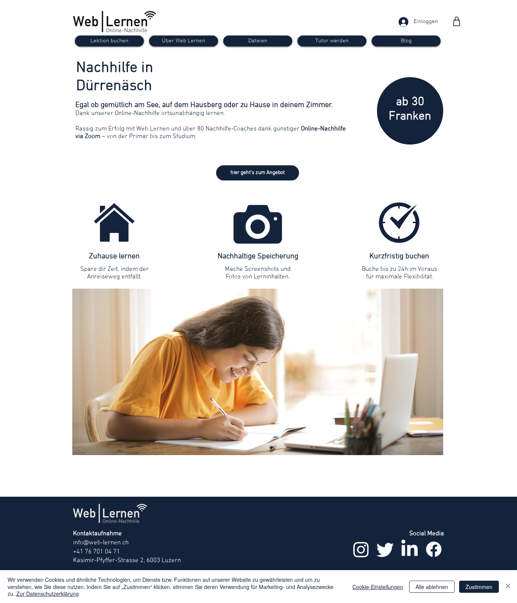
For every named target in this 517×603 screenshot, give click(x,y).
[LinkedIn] (409, 549)
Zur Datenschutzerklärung (47, 593)
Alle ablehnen (432, 587)
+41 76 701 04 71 (96, 552)
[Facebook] (434, 549)
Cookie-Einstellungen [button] (377, 587)
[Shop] (457, 21)
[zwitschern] (385, 549)
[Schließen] (507, 586)
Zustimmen (479, 587)
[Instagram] (361, 549)
